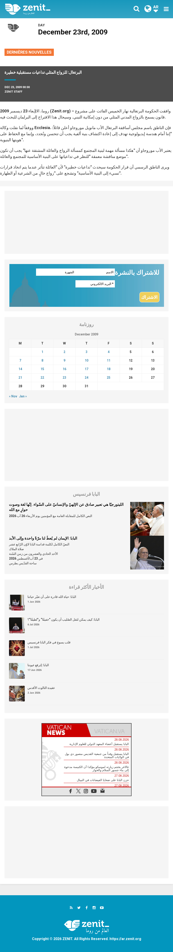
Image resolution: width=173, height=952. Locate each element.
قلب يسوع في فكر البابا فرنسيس (49, 642)
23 (64, 377)
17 (86, 369)
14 (20, 369)
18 (108, 369)
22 (42, 377)
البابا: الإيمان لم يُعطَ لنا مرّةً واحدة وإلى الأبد (43, 538)
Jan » (23, 396)
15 (42, 369)
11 (108, 360)
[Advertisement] (86, 222)
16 (64, 369)
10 (86, 360)
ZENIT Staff (13, 91)
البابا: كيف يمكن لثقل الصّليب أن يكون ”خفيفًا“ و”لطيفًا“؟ (63, 619)
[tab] (64, 730)
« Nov (13, 396)
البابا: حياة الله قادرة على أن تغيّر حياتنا (51, 597)
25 (108, 377)
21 (20, 377)
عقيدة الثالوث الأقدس (41, 688)
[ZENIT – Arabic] (48, 9)
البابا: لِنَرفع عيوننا (38, 665)
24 (86, 377)
